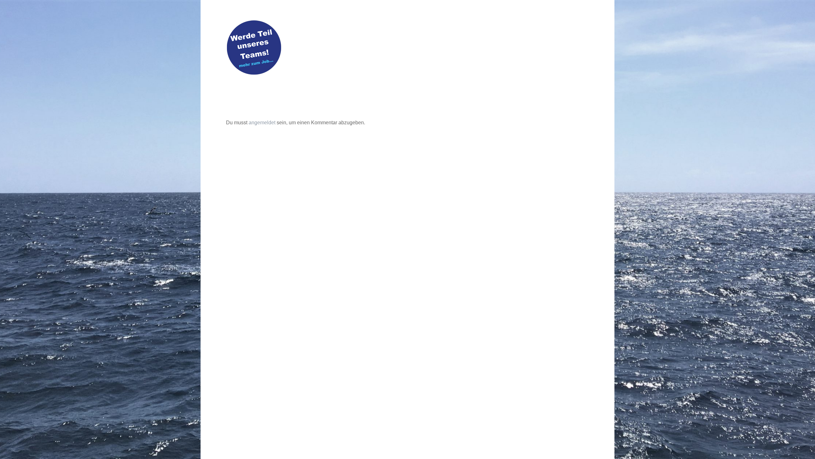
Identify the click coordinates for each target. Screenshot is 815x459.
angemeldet (262, 122)
